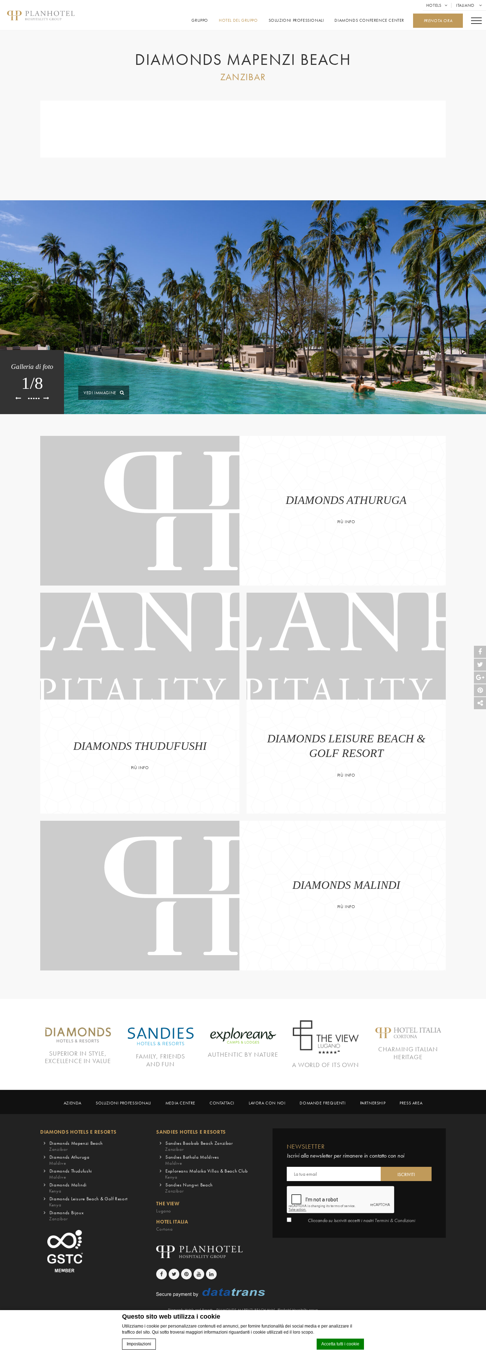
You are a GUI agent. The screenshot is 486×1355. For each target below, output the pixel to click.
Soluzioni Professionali (296, 20)
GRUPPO (199, 20)
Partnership (373, 1103)
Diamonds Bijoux (66, 1216)
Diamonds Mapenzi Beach (76, 1146)
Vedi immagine (100, 393)
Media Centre (180, 1103)
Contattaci (222, 1103)
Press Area (411, 1103)
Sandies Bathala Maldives (192, 1160)
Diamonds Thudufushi (70, 1174)
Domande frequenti (322, 1103)
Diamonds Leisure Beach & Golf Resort (88, 1202)
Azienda (72, 1103)
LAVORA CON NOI (267, 1103)
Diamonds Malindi (68, 1188)
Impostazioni (139, 1343)
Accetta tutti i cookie (340, 1343)
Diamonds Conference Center (369, 20)
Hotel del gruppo (238, 20)
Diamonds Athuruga (69, 1160)
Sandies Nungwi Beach (189, 1188)
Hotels (434, 5)
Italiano (466, 5)
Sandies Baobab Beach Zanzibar (199, 1146)
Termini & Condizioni (395, 1220)
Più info (346, 522)
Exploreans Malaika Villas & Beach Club (206, 1174)
